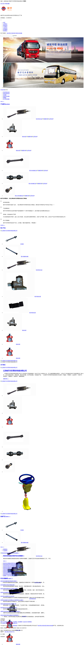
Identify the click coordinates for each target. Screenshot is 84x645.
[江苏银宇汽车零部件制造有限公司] (15, 12)
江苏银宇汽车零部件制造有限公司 (15, 370)
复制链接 (15, 625)
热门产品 (3, 228)
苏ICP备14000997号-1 (10, 631)
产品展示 (5, 104)
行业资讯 (5, 550)
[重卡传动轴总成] (16, 446)
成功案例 (20, 621)
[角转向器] (12, 413)
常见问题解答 (4, 578)
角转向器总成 (6, 93)
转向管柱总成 (6, 92)
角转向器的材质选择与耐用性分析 (8, 603)
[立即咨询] (50, 118)
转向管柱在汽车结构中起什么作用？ (9, 607)
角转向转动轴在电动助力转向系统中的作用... (13, 567)
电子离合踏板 (6, 99)
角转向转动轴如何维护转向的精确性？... (12, 563)
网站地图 (7, 3)
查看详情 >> (6, 378)
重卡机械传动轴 (24, 542)
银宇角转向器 (32, 598)
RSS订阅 (3, 3)
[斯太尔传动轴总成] (9, 471)
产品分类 (3, 89)
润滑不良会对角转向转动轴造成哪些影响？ (10, 611)
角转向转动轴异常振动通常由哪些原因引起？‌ (11, 592)
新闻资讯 (5, 549)
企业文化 (25, 621)
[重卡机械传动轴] (12, 542)
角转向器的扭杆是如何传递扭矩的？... (12, 564)
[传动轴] (11, 530)
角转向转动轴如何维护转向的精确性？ (13, 555)
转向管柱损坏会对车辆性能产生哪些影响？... (13, 566)
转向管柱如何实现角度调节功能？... (11, 574)
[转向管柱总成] (19, 395)
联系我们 (30, 621)
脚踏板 (4, 97)
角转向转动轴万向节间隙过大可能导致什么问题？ (12, 600)
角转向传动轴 (19, 33)
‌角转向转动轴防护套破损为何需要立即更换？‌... (14, 571)
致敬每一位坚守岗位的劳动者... (10, 575)
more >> (2, 101)
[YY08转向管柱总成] (28, 511)
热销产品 (3, 516)
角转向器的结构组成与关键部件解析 (9, 588)
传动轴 (4, 94)
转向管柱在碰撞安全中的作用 (7, 596)
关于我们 (3, 364)
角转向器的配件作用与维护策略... (11, 568)
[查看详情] (45, 118)
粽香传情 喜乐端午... (8, 570)
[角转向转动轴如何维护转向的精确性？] (10, 553)
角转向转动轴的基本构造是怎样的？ (9, 581)
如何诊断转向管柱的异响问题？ (8, 584)
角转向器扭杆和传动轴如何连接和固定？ (10, 615)
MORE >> (3, 225)
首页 (2, 621)
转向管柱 (9, 33)
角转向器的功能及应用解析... (10, 572)
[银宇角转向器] (16, 598)
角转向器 (13, 33)
